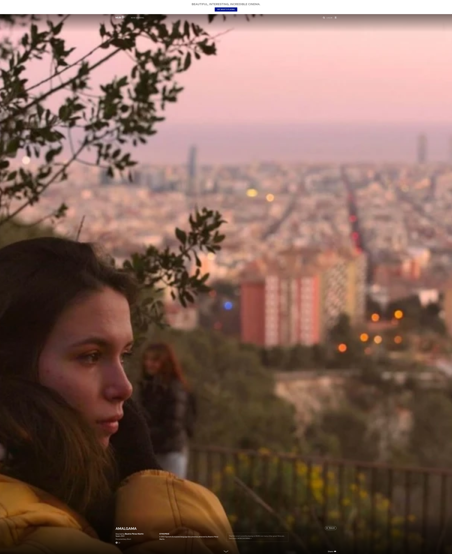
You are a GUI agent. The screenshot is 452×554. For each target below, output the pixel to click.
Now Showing (137, 18)
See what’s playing (226, 9)
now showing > (245, 538)
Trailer (332, 528)
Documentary (121, 539)
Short (129, 539)
